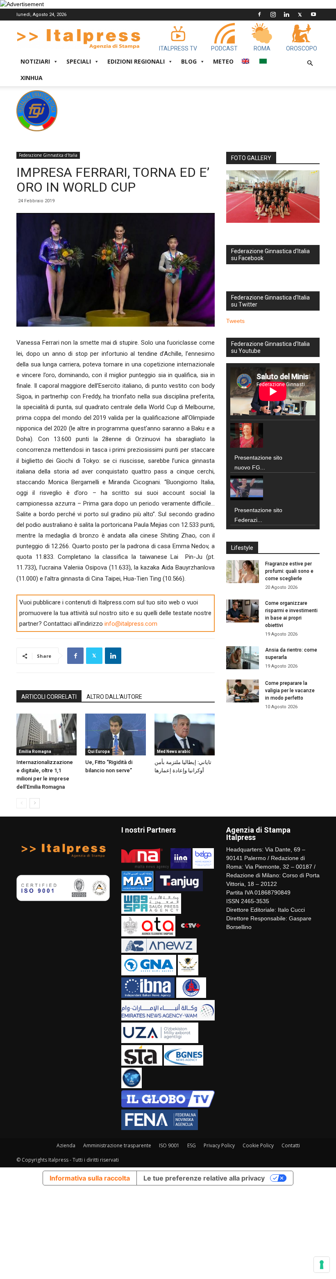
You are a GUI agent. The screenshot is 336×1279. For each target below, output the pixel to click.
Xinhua (31, 78)
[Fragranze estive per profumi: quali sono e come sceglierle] (242, 571)
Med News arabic (174, 751)
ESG (191, 1145)
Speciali (78, 61)
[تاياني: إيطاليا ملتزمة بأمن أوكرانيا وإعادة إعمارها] (184, 734)
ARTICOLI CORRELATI (49, 696)
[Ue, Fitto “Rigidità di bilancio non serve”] (115, 734)
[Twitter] (300, 14)
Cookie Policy (258, 1145)
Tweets (235, 321)
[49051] (273, 196)
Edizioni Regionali (136, 61)
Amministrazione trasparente (117, 1145)
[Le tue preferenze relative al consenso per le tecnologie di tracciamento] (321, 1264)
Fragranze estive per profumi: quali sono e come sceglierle (289, 571)
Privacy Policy (219, 1145)
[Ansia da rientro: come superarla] (242, 657)
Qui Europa (99, 751)
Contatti (291, 1145)
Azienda (66, 1145)
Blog (189, 61)
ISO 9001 (169, 1145)
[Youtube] (313, 14)
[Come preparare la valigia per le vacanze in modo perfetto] (242, 691)
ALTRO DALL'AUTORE (114, 696)
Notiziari (35, 61)
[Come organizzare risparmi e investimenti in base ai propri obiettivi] (242, 610)
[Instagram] (273, 14)
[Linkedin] (286, 14)
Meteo (223, 61)
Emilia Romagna (35, 751)
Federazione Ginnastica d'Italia (48, 155)
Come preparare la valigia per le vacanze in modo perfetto (290, 690)
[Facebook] (259, 14)
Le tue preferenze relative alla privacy (204, 1178)
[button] (310, 63)
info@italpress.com (130, 623)
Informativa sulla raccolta (90, 1178)
